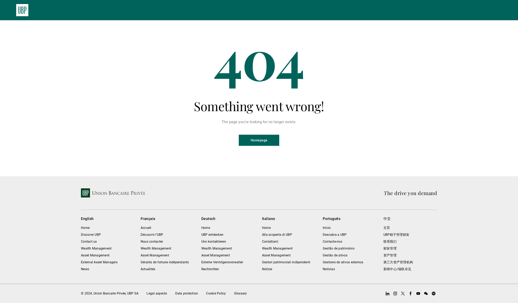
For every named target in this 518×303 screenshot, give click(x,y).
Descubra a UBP (335, 235)
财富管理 (390, 248)
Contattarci (270, 241)
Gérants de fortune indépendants (165, 262)
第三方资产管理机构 (398, 262)
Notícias (329, 269)
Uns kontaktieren (213, 241)
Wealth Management (96, 248)
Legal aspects (156, 293)
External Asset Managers (99, 262)
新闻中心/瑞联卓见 (397, 269)
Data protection (186, 293)
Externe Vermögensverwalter (222, 262)
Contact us (89, 241)
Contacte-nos (332, 241)
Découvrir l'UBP (152, 235)
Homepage (259, 140)
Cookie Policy (216, 293)
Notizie (267, 269)
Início (327, 228)
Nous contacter (152, 241)
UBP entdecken (212, 235)
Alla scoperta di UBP (277, 235)
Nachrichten (210, 269)
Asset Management (95, 255)
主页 (386, 228)
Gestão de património (339, 248)
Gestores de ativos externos (343, 262)
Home (85, 228)
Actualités (148, 269)
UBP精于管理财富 (396, 235)
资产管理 (390, 255)
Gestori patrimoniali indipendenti (286, 262)
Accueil (146, 228)
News (85, 269)
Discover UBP (91, 235)
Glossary (240, 293)
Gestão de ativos (335, 255)
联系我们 (390, 241)
